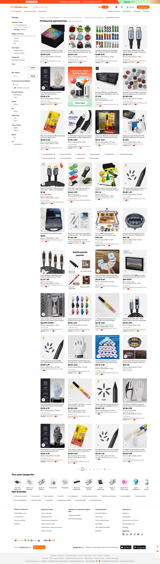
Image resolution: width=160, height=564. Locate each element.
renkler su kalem (81, 154)
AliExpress (54, 555)
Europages (107, 555)
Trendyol (99, 555)
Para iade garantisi (46, 517)
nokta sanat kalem (141, 496)
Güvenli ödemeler (46, 513)
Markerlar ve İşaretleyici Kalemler (94, 17)
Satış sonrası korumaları (48, 524)
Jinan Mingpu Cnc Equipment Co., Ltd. (51, 329)
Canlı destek (98, 517)
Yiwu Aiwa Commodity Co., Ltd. (104, 197)
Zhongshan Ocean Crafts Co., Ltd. (77, 61)
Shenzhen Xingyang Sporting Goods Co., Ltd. (80, 200)
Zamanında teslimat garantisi (49, 520)
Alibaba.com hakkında (21, 509)
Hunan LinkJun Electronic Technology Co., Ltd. (53, 202)
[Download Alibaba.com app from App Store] (125, 547)
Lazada (80, 555)
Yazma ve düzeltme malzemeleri (73, 17)
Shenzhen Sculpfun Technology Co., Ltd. (107, 244)
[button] (99, 7)
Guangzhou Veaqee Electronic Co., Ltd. (79, 241)
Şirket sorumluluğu (19, 520)
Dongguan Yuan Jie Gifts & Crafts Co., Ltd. (135, 102)
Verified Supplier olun (128, 524)
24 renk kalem (36, 496)
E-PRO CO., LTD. (127, 241)
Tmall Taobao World (70, 555)
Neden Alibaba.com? (20, 513)
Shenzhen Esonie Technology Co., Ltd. (51, 285)
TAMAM (32, 67)
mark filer (61, 496)
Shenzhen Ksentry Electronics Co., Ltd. (134, 198)
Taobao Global (88, 555)
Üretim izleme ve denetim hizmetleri (51, 527)
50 (105, 469)
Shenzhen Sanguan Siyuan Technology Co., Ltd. (80, 146)
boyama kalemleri (95, 154)
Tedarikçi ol (125, 513)
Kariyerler (17, 524)
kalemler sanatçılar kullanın (90, 496)
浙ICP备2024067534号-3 (127, 561)
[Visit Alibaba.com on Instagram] (135, 534)
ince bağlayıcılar (73, 496)
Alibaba (42, 17)
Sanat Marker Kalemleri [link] (112, 17)
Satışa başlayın (126, 517)
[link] (157, 546)
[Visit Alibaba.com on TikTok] (142, 534)
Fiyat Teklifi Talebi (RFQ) (75, 519)
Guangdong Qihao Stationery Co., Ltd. (51, 147)
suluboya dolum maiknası (64, 500)
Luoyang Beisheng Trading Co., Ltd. (133, 144)
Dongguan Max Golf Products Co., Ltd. (106, 61)
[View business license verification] (97, 561)
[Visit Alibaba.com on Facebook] (123, 534)
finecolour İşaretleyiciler (49, 158)
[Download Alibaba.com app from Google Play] (139, 547)
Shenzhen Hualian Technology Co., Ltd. (52, 239)
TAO (94, 555)
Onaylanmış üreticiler (74, 515)
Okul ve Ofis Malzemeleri (54, 17)
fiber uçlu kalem (49, 496)
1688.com (61, 555)
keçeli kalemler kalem (96, 500)
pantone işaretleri (126, 496)
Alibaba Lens (24, 547)
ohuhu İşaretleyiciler (66, 158)
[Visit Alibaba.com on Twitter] (131, 534)
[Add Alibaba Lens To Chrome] (39, 547)
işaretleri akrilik (94, 158)
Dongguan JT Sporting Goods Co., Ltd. (51, 102)
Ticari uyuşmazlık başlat (102, 520)
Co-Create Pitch (19, 517)
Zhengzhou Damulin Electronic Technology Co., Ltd (135, 61)
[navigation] (25, 244)
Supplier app (77, 547)
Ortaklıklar (125, 527)
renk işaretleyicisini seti (49, 154)
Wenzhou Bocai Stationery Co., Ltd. (51, 61)
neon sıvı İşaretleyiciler (21, 500)
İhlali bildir (98, 531)
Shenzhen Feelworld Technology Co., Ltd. (134, 287)
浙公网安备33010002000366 (110, 561)
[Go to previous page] (79, 469)
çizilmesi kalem (81, 158)
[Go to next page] (108, 469)
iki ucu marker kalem (66, 154)
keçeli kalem (49, 500)
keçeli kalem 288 (80, 500)
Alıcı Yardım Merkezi (101, 513)
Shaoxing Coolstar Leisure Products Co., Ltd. (107, 286)
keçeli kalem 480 (36, 500)
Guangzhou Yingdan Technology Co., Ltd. (107, 104)
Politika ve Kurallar (46, 531)
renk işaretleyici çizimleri (126, 154)
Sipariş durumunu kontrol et (130, 520)
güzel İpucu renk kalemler (109, 496)
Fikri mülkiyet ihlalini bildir (102, 527)
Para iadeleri (98, 524)
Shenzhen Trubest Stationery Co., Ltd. (106, 144)
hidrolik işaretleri (109, 154)
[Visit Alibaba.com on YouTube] (138, 534)
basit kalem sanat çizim (21, 496)
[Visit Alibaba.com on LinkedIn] (127, 534)
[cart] (122, 7)
